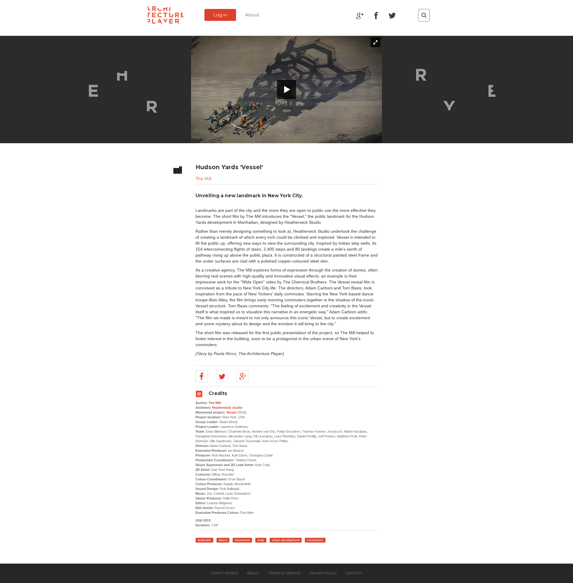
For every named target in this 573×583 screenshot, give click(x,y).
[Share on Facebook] (201, 376)
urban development (286, 540)
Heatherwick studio (227, 407)
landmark (204, 540)
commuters (315, 540)
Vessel (231, 412)
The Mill (203, 178)
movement (242, 540)
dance (222, 540)
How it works (224, 573)
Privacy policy (323, 573)
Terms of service (284, 573)
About (252, 15)
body (260, 540)
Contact (354, 573)
